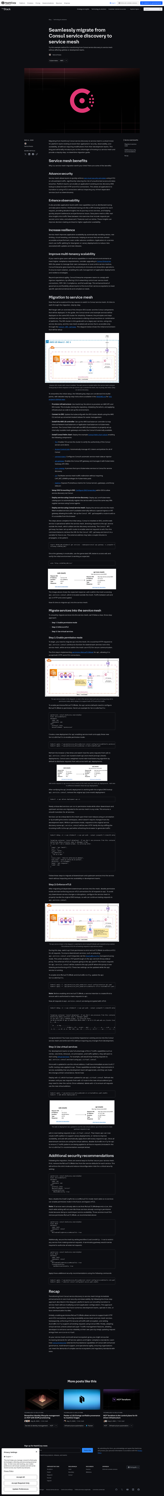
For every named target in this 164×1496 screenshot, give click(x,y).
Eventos (88, 1469)
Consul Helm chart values (98, 435)
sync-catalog (59, 468)
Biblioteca (88, 1472)
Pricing (38, 3)
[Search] (160, 9)
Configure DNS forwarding (86, 490)
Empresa (67, 3)
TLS (56, 442)
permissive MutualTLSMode (82, 652)
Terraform (50, 1469)
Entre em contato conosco (109, 1469)
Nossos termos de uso (52, 1489)
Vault (69, 1469)
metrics (57, 483)
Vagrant (49, 1480)
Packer (49, 1472)
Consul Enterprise (104, 261)
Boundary (71, 1472)
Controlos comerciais (99, 1489)
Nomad (49, 1478)
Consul (70, 1475)
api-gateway (59, 461)
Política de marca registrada (82, 1489)
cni (56, 476)
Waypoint (49, 1475)
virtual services (63, 1057)
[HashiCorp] (9, 3)
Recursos (59, 3)
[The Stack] (6, 9)
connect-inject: (60, 456)
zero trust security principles (95, 178)
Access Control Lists (62, 449)
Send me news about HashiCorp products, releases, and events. (47, 1455)
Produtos (30, 3)
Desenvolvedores (48, 3)
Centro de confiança (67, 1489)
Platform (22, 3)
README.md (101, 396)
